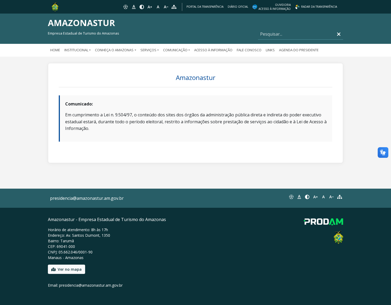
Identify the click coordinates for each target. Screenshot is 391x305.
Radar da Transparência (319, 7)
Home (55, 50)
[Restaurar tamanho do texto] (158, 7)
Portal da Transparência (204, 7)
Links (270, 50)
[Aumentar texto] (149, 7)
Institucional (76, 50)
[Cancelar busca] (338, 34)
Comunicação (175, 50)
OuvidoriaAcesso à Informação (275, 7)
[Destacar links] (133, 7)
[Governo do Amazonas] (55, 6)
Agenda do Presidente (299, 50)
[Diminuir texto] (166, 7)
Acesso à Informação (213, 50)
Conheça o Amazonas (114, 50)
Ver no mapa (70, 269)
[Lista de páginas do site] (339, 197)
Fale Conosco (249, 50)
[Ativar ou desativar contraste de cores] (141, 7)
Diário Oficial (238, 7)
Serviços (148, 50)
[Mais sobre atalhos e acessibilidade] (291, 197)
